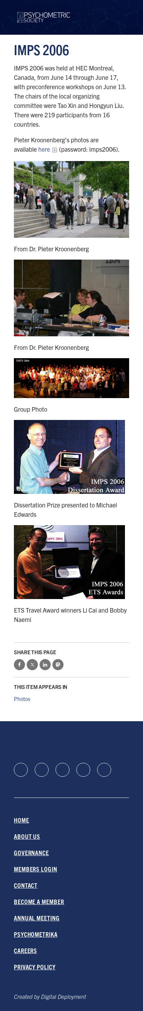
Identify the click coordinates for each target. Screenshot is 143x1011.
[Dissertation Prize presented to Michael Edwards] (71, 457)
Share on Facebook (19, 664)
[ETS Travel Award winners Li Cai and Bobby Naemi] (71, 562)
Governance (31, 853)
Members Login (35, 869)
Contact (25, 885)
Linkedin (21, 770)
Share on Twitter (32, 664)
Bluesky (62, 770)
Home (21, 820)
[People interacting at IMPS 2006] (71, 298)
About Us (27, 836)
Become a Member (39, 901)
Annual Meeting (37, 918)
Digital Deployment (63, 996)
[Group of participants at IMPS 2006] (71, 199)
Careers (25, 950)
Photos (22, 698)
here (43, 149)
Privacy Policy (35, 967)
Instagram (83, 770)
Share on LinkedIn (45, 664)
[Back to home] (44, 13)
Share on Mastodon (58, 664)
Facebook (42, 770)
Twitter (104, 770)
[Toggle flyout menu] (123, 17)
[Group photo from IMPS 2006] (71, 378)
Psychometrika (36, 934)
